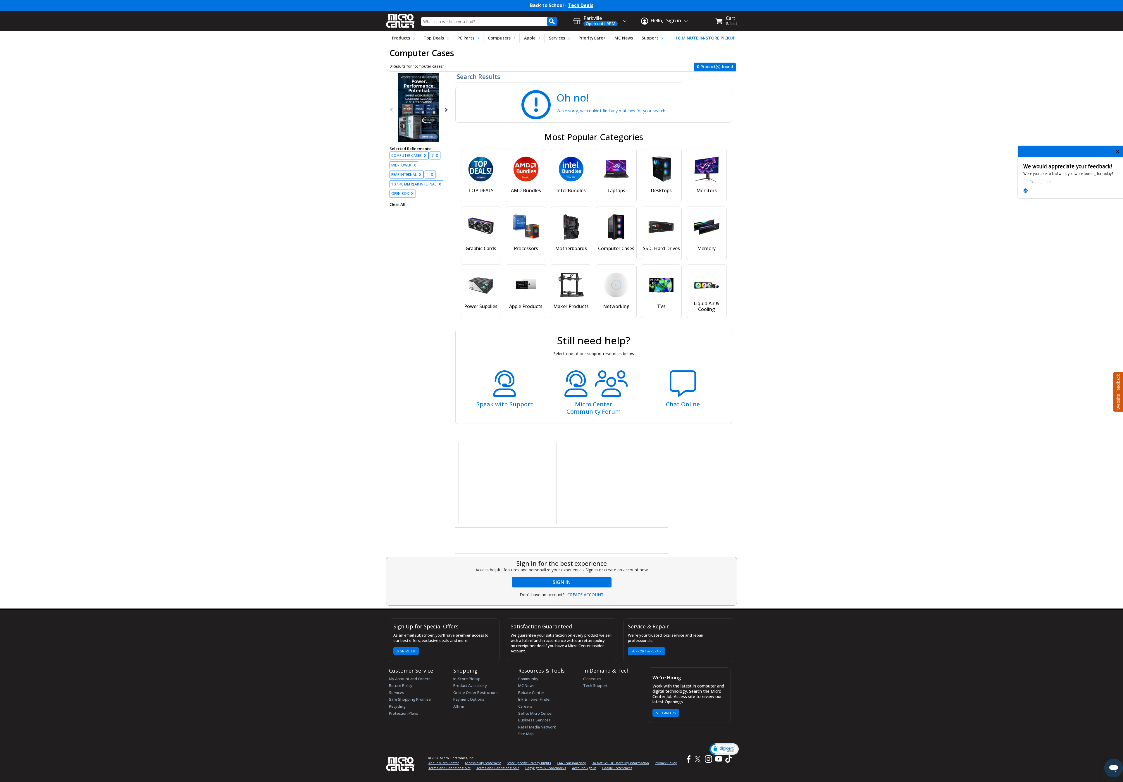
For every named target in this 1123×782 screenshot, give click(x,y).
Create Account (585, 594)
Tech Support (595, 685)
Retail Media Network (537, 727)
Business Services (534, 720)
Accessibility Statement (483, 763)
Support (650, 38)
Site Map (526, 733)
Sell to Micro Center (535, 713)
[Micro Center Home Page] (400, 19)
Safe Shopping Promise (410, 699)
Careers (525, 706)
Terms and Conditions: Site (449, 768)
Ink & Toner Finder (534, 699)
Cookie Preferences (617, 768)
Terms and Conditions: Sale (497, 768)
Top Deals (433, 38)
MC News (623, 38)
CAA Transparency (571, 763)
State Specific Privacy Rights (529, 763)
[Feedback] (1117, 391)
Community (528, 678)
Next (445, 109)
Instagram (708, 759)
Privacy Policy (666, 763)
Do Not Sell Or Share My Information (620, 763)
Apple (529, 38)
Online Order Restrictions (476, 692)
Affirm (458, 706)
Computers (499, 38)
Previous (392, 109)
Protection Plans (403, 713)
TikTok (727, 759)
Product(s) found (715, 66)
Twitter (698, 759)
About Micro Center (443, 763)
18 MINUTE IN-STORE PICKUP (705, 38)
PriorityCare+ (592, 38)
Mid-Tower (403, 165)
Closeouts (592, 678)
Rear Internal (406, 174)
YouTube (718, 759)
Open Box (402, 193)
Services (557, 38)
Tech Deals (580, 5)
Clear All (397, 204)
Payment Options (468, 699)
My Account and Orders (409, 678)
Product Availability (470, 685)
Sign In (562, 582)
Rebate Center (531, 692)
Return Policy (400, 685)
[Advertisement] (508, 483)
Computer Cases (408, 155)
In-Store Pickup (466, 678)
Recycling (397, 706)
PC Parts (465, 38)
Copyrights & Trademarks (545, 768)
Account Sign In (584, 768)
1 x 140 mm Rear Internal (416, 184)
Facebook (687, 759)
